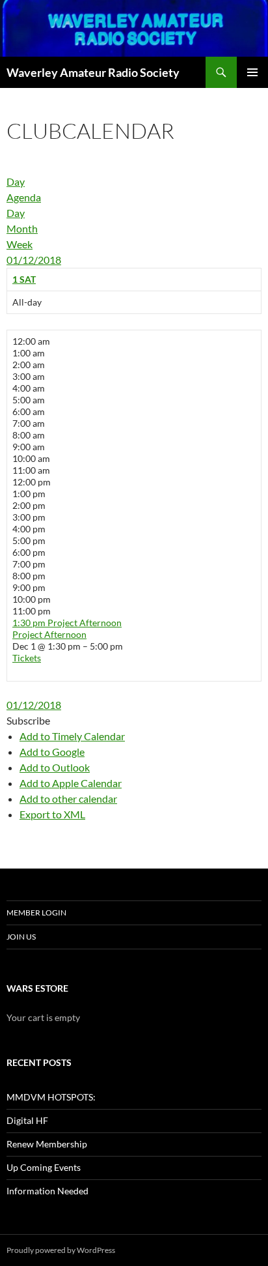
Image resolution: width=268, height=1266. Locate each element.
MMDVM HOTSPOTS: (51, 1096)
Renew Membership (47, 1143)
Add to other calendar (68, 798)
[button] (28, 720)
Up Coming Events (44, 1167)
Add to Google (52, 751)
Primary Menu (252, 72)
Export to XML (52, 814)
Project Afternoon (49, 634)
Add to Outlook (55, 767)
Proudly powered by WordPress (61, 1250)
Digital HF (27, 1120)
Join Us (21, 937)
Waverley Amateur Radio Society (93, 72)
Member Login (36, 912)
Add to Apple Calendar (71, 783)
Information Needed (47, 1190)
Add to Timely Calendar (72, 736)
